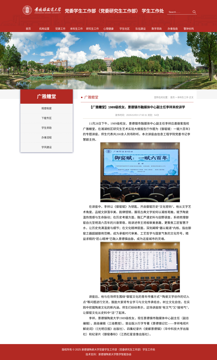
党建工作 (60, 28)
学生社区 (124, 28)
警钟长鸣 (189, 28)
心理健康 (108, 28)
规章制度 (46, 108)
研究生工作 (92, 28)
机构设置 (44, 28)
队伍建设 (141, 28)
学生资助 (46, 127)
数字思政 (157, 28)
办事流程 (46, 137)
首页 (28, 28)
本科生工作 (76, 28)
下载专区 (46, 118)
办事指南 (173, 28)
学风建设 (46, 147)
